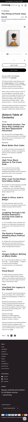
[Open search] (19, 5)
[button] (25, 54)
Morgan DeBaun (8, 83)
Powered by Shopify (20, 417)
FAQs (11, 329)
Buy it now (14, 70)
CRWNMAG (6, 11)
